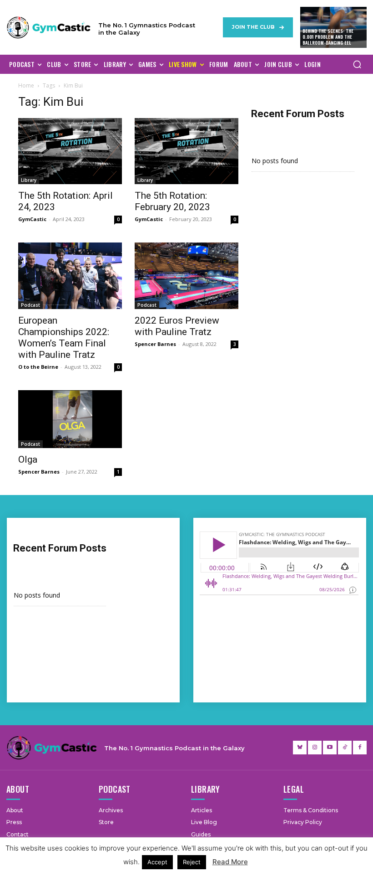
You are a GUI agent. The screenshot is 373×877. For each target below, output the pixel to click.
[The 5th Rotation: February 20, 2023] (186, 151)
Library (28, 180)
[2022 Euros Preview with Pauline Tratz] (186, 275)
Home (26, 85)
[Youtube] (330, 747)
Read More (230, 861)
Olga (27, 459)
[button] (357, 64)
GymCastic (32, 219)
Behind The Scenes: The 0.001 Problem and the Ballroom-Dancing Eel (327, 36)
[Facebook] (360, 747)
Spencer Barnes (155, 343)
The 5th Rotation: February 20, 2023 (172, 201)
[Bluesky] (300, 747)
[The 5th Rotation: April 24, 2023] (70, 151)
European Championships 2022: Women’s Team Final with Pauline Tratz (63, 337)
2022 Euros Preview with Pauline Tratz (177, 326)
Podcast (30, 305)
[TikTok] (345, 747)
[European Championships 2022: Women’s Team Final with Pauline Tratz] (70, 275)
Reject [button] (192, 862)
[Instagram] (315, 747)
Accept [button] (157, 862)
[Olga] (70, 419)
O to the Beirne (38, 366)
